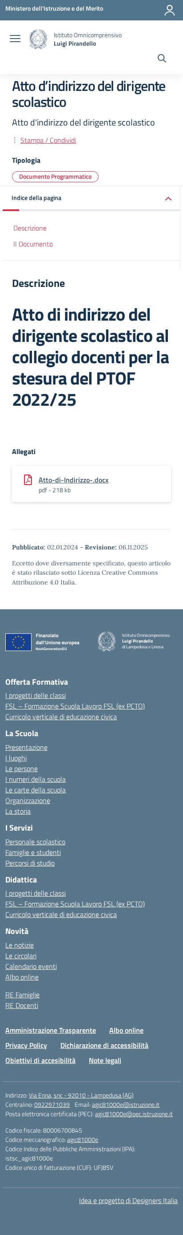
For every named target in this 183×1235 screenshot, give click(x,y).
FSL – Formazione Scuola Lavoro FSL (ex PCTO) (75, 706)
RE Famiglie (22, 994)
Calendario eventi (31, 966)
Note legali (105, 1060)
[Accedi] (170, 10)
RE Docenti (21, 1005)
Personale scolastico (35, 841)
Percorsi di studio (30, 863)
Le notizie (19, 945)
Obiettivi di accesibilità (40, 1060)
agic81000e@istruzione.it (125, 1104)
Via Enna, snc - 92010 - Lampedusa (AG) (81, 1095)
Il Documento (33, 244)
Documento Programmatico (55, 176)
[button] (91, 198)
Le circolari (20, 955)
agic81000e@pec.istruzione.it (134, 1113)
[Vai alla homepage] (38, 39)
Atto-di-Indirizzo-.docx (73, 479)
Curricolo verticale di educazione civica (61, 716)
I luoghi (16, 758)
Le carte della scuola (35, 789)
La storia (18, 811)
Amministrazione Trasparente (50, 1030)
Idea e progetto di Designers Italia (128, 1200)
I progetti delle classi (35, 695)
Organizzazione (27, 800)
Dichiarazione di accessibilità (104, 1045)
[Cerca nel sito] (162, 59)
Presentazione (26, 747)
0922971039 (52, 1104)
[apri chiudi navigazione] (15, 39)
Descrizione (30, 228)
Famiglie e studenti (33, 852)
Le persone (21, 768)
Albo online (22, 977)
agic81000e (82, 1139)
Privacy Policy (26, 1045)
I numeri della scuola (35, 779)
